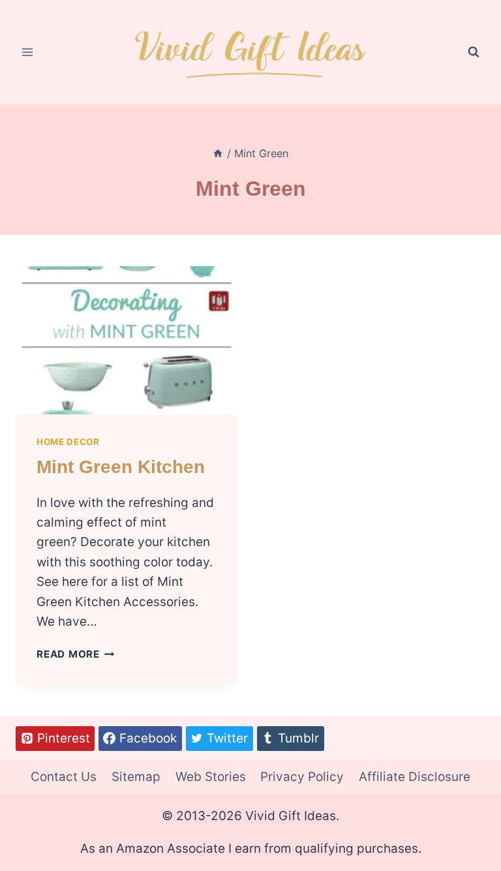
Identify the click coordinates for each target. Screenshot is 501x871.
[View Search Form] (473, 52)
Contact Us (64, 776)
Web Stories (210, 776)
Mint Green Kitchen (121, 467)
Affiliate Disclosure (414, 776)
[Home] (218, 153)
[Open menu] (28, 52)
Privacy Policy (302, 776)
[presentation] (126, 340)
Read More (76, 654)
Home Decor (68, 441)
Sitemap (136, 776)
